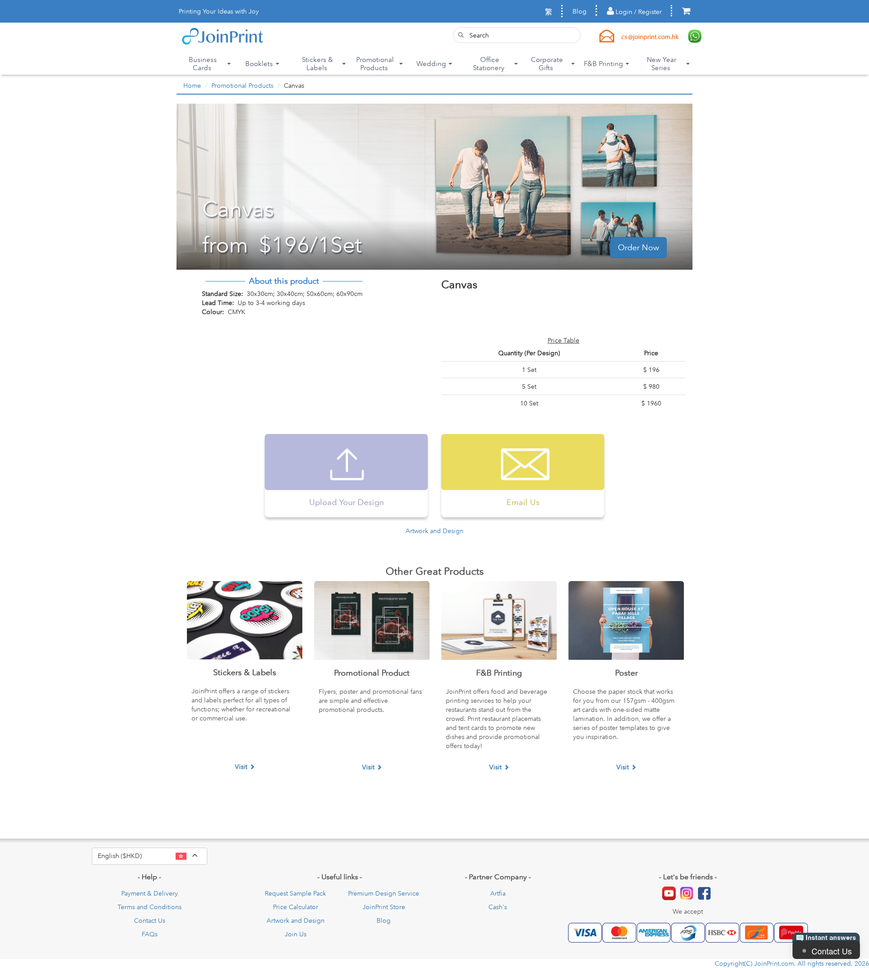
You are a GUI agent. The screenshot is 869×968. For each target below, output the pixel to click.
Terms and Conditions (149, 907)
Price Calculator (295, 907)
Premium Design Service (383, 893)
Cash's (497, 907)
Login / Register (638, 12)
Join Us (295, 934)
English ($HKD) (152, 855)
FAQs (150, 934)
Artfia (498, 893)
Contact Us (149, 920)
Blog (580, 11)
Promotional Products (242, 85)
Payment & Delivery (149, 893)
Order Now (638, 248)
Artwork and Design (434, 531)
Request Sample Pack (295, 893)
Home (192, 85)
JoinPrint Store (384, 907)
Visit (241, 767)
